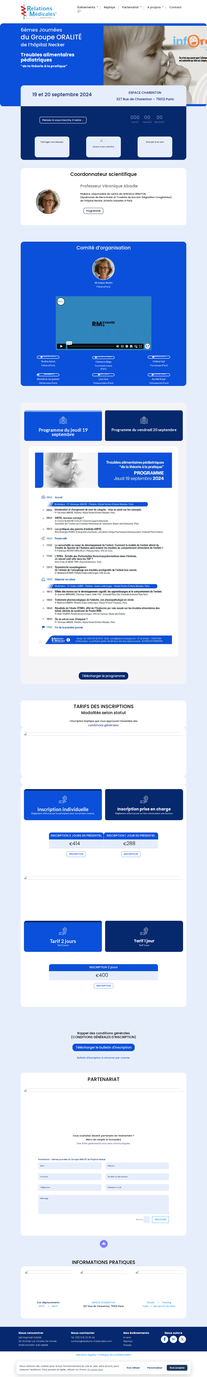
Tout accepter (177, 1367)
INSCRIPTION (76, 854)
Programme (93, 211)
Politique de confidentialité (115, 1354)
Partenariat (130, 7)
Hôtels (150, 1302)
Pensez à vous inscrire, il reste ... (63, 120)
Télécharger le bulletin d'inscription (103, 1047)
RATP (41, 1306)
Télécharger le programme (103, 676)
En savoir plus (95, 1369)
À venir (127, 1337)
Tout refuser (133, 1367)
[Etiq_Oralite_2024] (103, 1249)
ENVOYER (160, 1219)
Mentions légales (86, 1354)
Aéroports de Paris (164, 1306)
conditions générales (103, 725)
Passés (127, 1345)
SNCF (55, 1306)
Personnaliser (154, 1367)
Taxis (145, 1306)
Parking (166, 1302)
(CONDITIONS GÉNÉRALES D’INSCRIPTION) (103, 1037)
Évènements (86, 7)
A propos (154, 7)
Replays (109, 7)
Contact (175, 7)
